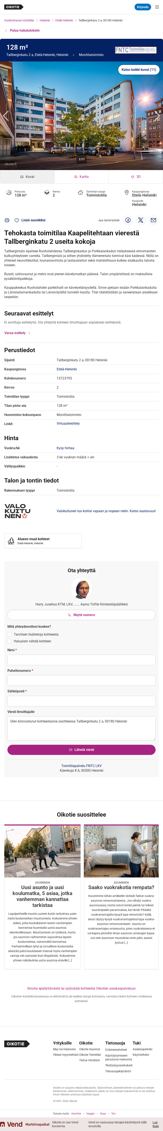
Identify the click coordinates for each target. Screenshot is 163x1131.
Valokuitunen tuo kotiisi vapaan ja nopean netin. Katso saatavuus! (106, 511)
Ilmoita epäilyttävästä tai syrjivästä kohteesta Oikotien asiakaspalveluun (81, 988)
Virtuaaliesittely (68, 423)
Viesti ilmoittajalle (21, 712)
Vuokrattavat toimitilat (19, 20)
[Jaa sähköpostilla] (153, 220)
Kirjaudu (143, 7)
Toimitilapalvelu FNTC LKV (81, 766)
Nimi (12, 650)
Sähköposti (17, 691)
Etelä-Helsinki (64, 20)
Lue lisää (156, 1124)
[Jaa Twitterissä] (140, 220)
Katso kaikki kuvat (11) (139, 70)
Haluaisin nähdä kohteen (32, 641)
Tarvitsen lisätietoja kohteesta (36, 634)
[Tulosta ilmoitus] (7, 220)
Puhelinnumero (20, 671)
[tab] (27, 176)
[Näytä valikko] (157, 7)
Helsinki (45, 20)
